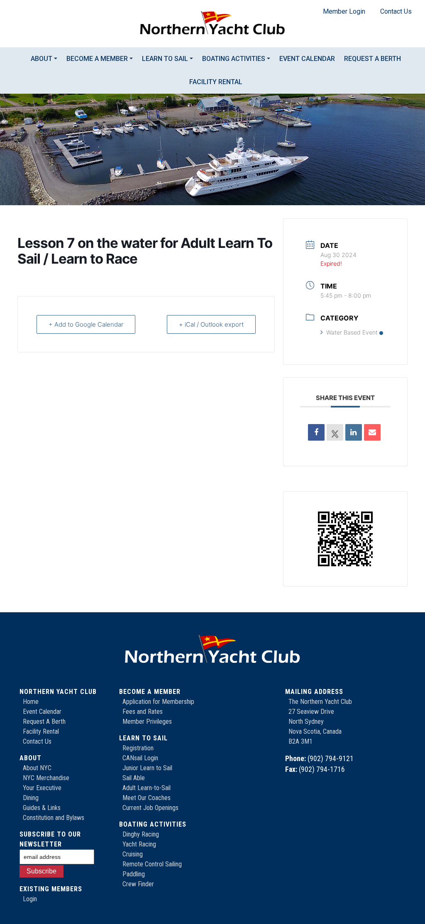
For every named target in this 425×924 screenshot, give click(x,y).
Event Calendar (307, 59)
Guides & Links (42, 808)
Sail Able (133, 778)
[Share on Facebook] (316, 432)
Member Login (344, 11)
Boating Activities (233, 59)
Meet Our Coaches (146, 798)
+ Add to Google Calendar (86, 324)
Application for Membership (158, 702)
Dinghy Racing (140, 834)
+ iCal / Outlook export (211, 324)
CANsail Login (140, 758)
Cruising (132, 854)
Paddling (133, 874)
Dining (31, 798)
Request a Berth (372, 59)
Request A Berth (44, 721)
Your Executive (42, 788)
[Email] (372, 432)
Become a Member (97, 59)
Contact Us (396, 11)
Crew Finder (138, 884)
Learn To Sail (165, 59)
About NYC (37, 768)
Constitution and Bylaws (53, 818)
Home (31, 702)
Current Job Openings (150, 808)
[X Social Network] (335, 432)
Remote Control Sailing (152, 864)
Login (30, 899)
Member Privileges (147, 721)
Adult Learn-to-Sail (146, 788)
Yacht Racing (139, 844)
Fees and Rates (142, 711)
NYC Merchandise (46, 778)
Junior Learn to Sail (147, 768)
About (41, 59)
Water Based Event (352, 332)
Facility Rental (215, 82)
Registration (138, 748)
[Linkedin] (353, 432)
